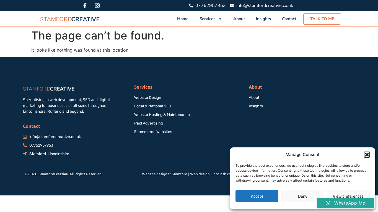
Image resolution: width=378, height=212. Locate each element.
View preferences (348, 196)
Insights (263, 19)
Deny (302, 196)
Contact (289, 19)
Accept (257, 196)
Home (182, 19)
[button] (367, 154)
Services (207, 19)
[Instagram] (97, 5)
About (239, 19)
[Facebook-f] (84, 5)
